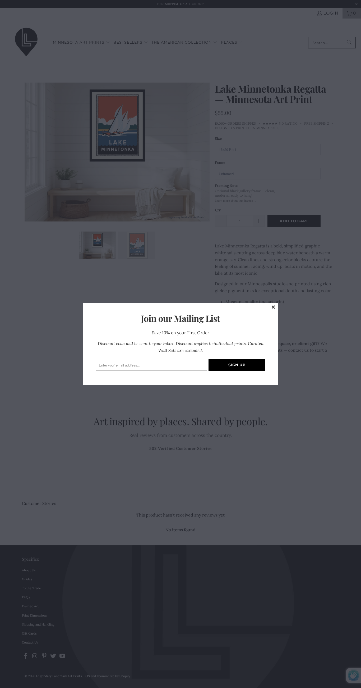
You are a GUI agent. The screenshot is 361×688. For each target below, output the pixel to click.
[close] (273, 307)
